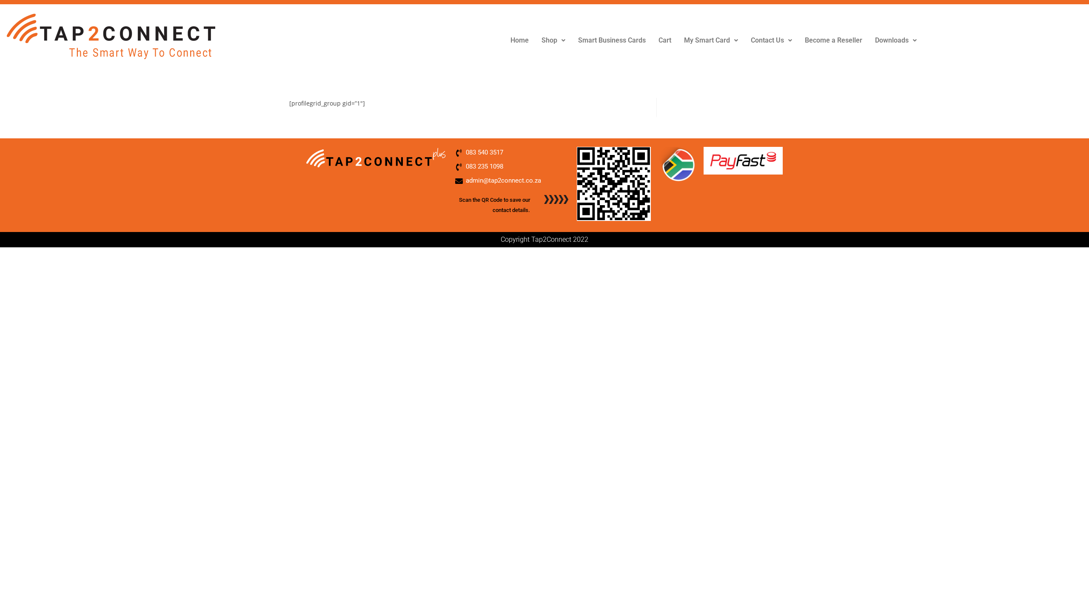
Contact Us (767, 40)
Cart (665, 40)
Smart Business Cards (612, 40)
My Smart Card (707, 40)
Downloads (892, 40)
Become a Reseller (833, 40)
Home (519, 40)
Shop (549, 40)
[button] (553, 40)
